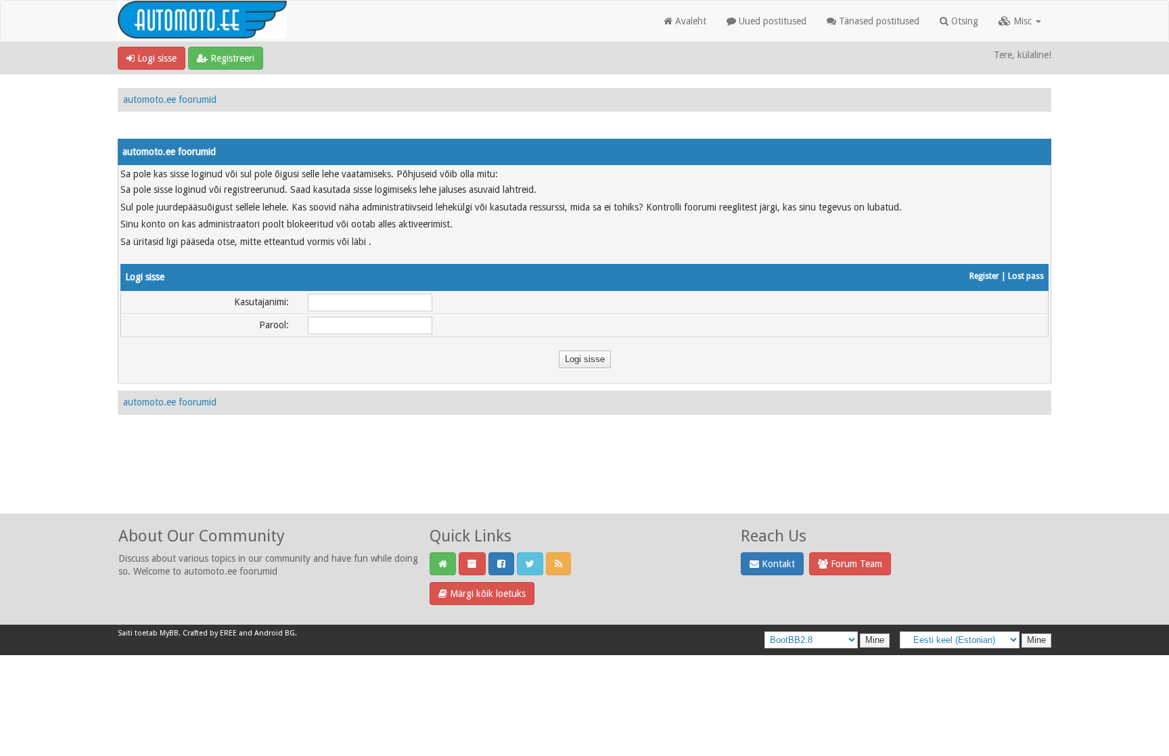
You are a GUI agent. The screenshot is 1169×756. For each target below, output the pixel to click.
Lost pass (1026, 276)
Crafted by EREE (210, 633)
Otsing (963, 21)
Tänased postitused (877, 21)
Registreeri (231, 58)
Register (984, 276)
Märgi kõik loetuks (486, 593)
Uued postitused (771, 21)
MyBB (169, 633)
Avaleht (689, 21)
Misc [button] (1022, 21)
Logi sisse (156, 58)
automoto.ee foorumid (169, 99)
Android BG (274, 633)
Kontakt (777, 563)
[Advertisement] (584, 479)
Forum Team (855, 563)
